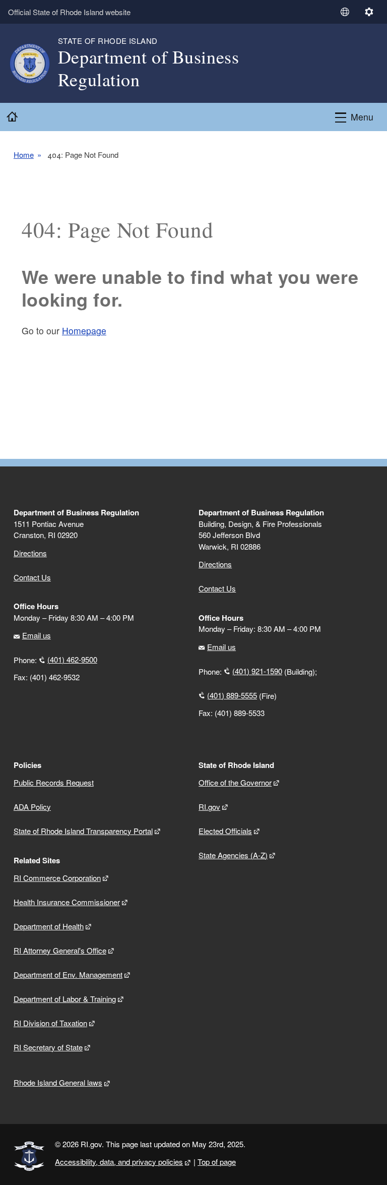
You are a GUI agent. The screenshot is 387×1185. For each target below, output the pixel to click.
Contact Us (32, 577)
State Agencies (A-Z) (233, 855)
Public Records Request (54, 782)
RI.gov (209, 806)
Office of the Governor (235, 782)
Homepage (84, 330)
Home (24, 155)
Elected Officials (225, 830)
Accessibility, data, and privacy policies (119, 1161)
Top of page (217, 1161)
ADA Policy (32, 806)
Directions (215, 564)
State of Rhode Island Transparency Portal (83, 830)
